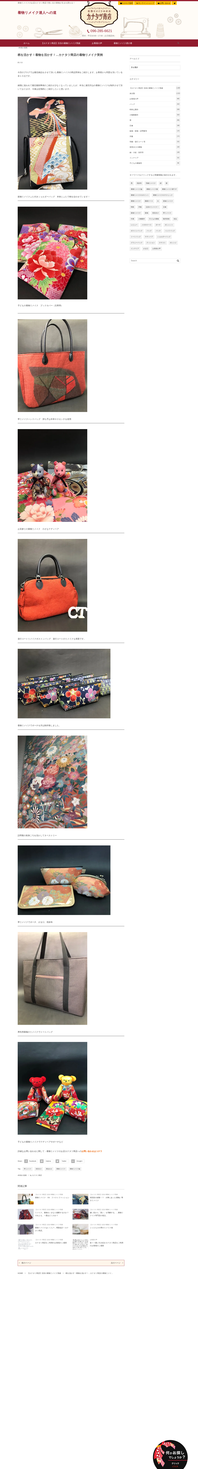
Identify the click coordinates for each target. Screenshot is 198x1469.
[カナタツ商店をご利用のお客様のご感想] (26, 1244)
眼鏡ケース (149, 201)
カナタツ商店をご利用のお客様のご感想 (51, 1243)
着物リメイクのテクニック (163, 195)
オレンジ (173, 243)
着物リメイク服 (152, 189)
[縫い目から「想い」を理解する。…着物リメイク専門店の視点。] (80, 1214)
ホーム (26, 43)
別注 (175, 219)
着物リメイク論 (75, 1169)
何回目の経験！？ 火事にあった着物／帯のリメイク (106, 1199)
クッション (151, 243)
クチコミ (162, 243)
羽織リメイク (151, 183)
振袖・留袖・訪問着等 (154, 131)
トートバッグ (136, 237)
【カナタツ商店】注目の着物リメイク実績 (60, 43)
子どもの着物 (154, 219)
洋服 (154, 136)
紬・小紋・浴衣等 (154, 152)
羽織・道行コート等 (154, 142)
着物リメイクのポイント (140, 195)
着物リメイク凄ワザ (169, 189)
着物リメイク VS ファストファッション (52, 1198)
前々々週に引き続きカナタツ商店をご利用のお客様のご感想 (106, 1244)
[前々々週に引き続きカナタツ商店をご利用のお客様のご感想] (80, 1244)
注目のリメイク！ (152, 207)
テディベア (149, 237)
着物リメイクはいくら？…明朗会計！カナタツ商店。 (52, 1229)
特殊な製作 (154, 110)
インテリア (154, 158)
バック (158, 231)
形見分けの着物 (154, 147)
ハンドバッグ (170, 231)
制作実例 (166, 219)
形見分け (39, 1169)
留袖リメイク (168, 201)
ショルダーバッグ (163, 237)
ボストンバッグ (136, 231)
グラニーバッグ (136, 243)
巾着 (132, 219)
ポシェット (169, 225)
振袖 (146, 213)
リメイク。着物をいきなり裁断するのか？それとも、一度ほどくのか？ (52, 1214)
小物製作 (141, 219)
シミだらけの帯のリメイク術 (101, 1228)
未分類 (155, 93)
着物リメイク (61, 1169)
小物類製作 (154, 115)
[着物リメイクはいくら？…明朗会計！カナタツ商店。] (26, 1229)
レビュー (134, 225)
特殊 (132, 207)
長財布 (139, 183)
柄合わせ (49, 1169)
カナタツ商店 (37, 1175)
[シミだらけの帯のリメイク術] (80, 1229)
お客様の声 (97, 43)
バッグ (154, 104)
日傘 (154, 126)
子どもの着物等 (154, 163)
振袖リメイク (136, 213)
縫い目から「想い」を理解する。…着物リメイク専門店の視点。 (106, 1214)
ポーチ (158, 225)
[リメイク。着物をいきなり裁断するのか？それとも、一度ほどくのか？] (26, 1214)
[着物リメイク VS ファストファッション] (26, 1199)
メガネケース (146, 225)
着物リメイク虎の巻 (123, 43)
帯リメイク (27, 1169)
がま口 (145, 249)
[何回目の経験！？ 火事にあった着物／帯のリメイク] (80, 1199)
